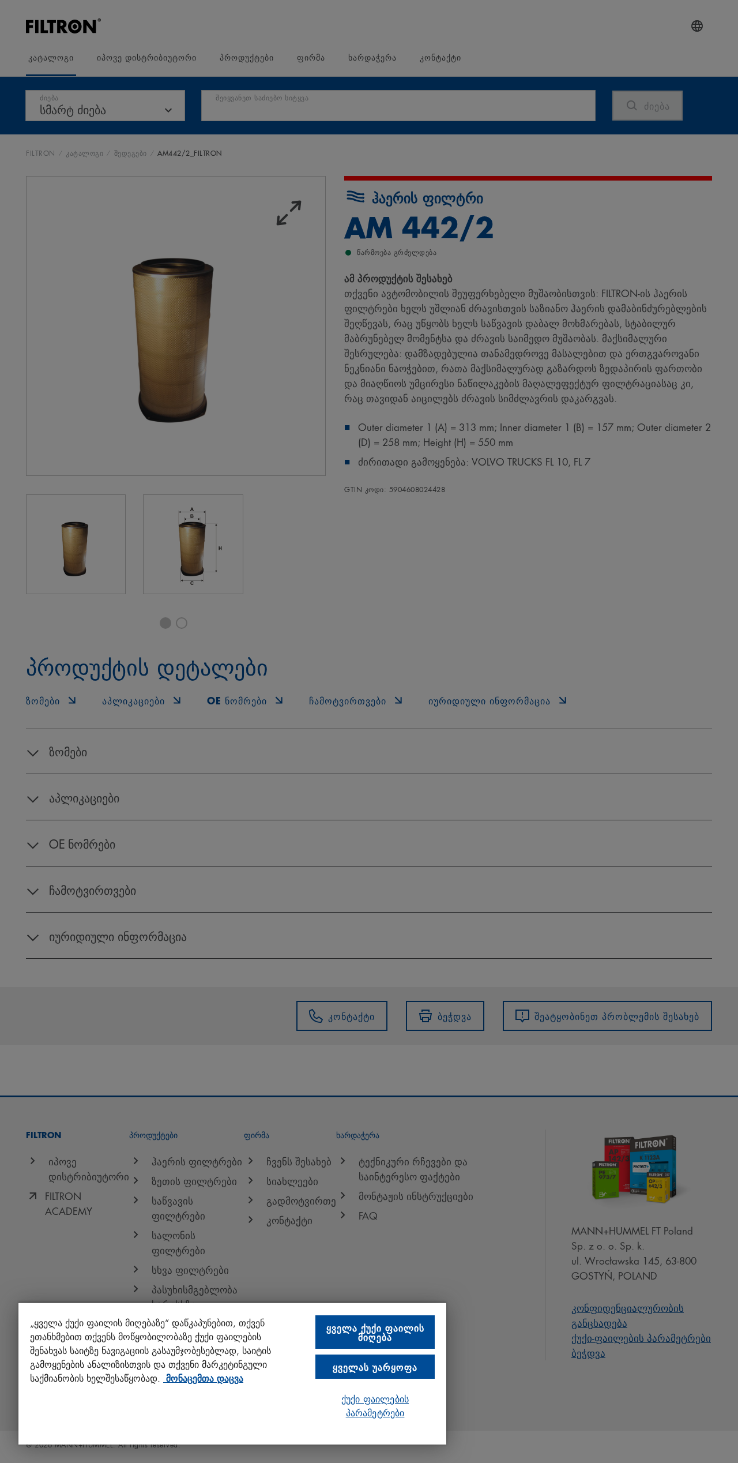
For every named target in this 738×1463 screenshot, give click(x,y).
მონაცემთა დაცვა (203, 1377)
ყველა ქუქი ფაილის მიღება (375, 1332)
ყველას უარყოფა (375, 1366)
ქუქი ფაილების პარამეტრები (375, 1405)
